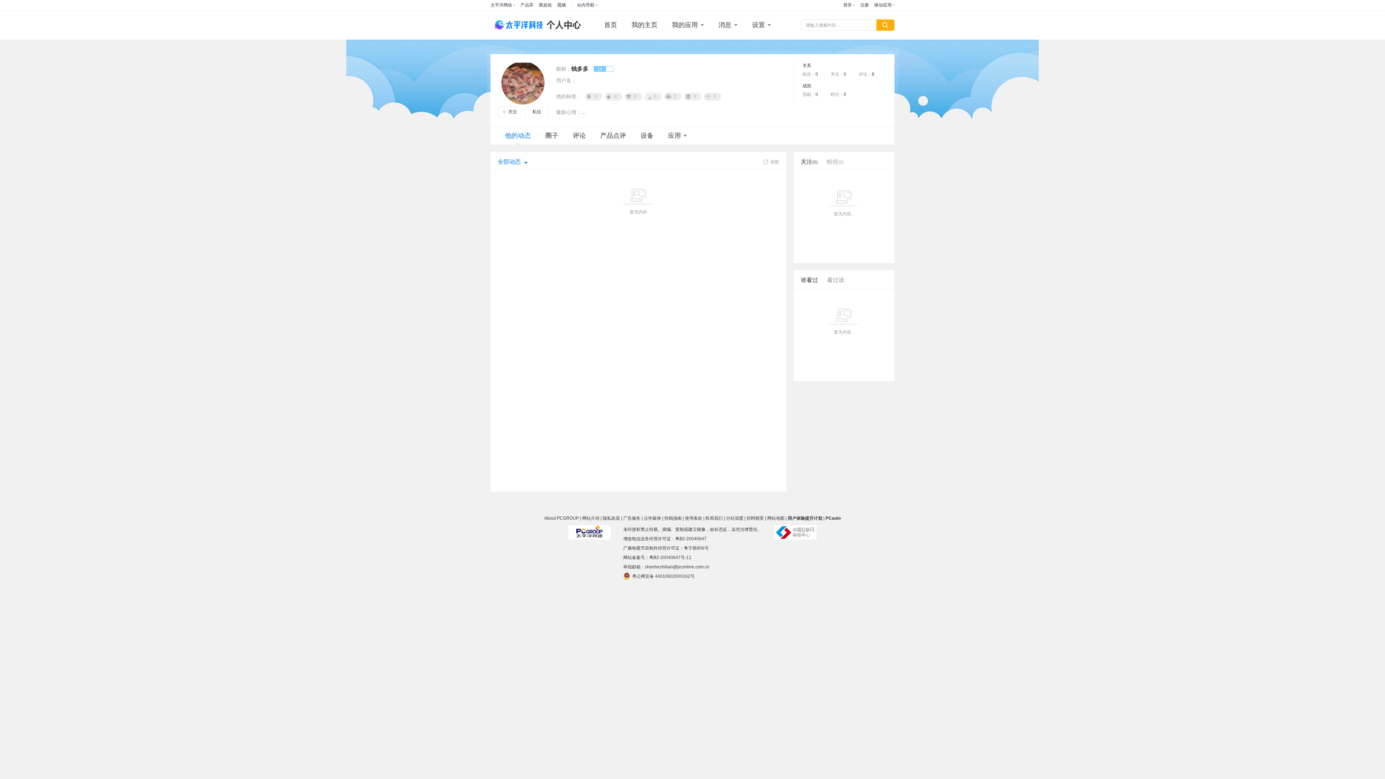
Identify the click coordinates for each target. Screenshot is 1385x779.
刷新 (774, 161)
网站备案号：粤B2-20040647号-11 (657, 557)
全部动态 (509, 162)
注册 (864, 5)
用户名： (566, 80)
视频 (561, 5)
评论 (579, 135)
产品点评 (613, 135)
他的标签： (568, 96)
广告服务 (632, 518)
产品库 (526, 5)
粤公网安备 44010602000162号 (663, 576)
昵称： (563, 69)
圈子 (551, 135)
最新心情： (568, 112)
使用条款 (693, 518)
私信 (536, 111)
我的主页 (645, 24)
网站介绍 (590, 518)
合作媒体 (652, 518)
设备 (647, 135)
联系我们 (714, 518)
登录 (847, 5)
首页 (610, 24)
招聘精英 (755, 518)
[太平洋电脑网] (515, 25)
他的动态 (518, 135)
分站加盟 (734, 518)
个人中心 (562, 25)
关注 (512, 111)
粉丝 (835, 162)
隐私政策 (611, 518)
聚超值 (545, 5)
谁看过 (809, 280)
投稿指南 (673, 518)
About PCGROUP (561, 518)
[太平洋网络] (589, 529)
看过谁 (835, 280)
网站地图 (775, 518)
